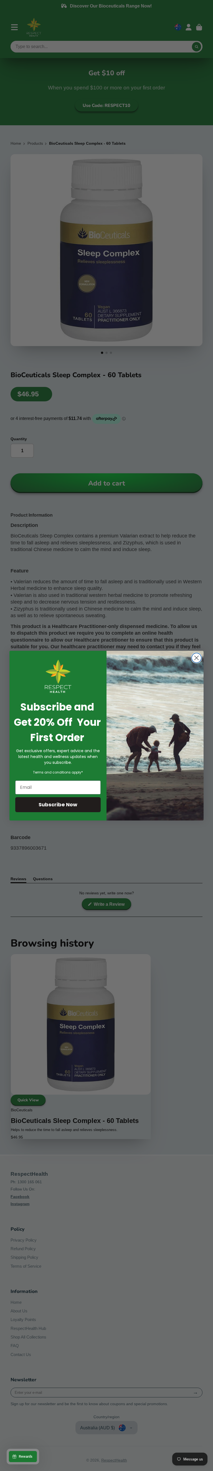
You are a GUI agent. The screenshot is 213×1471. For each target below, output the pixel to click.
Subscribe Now (58, 804)
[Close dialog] (196, 658)
